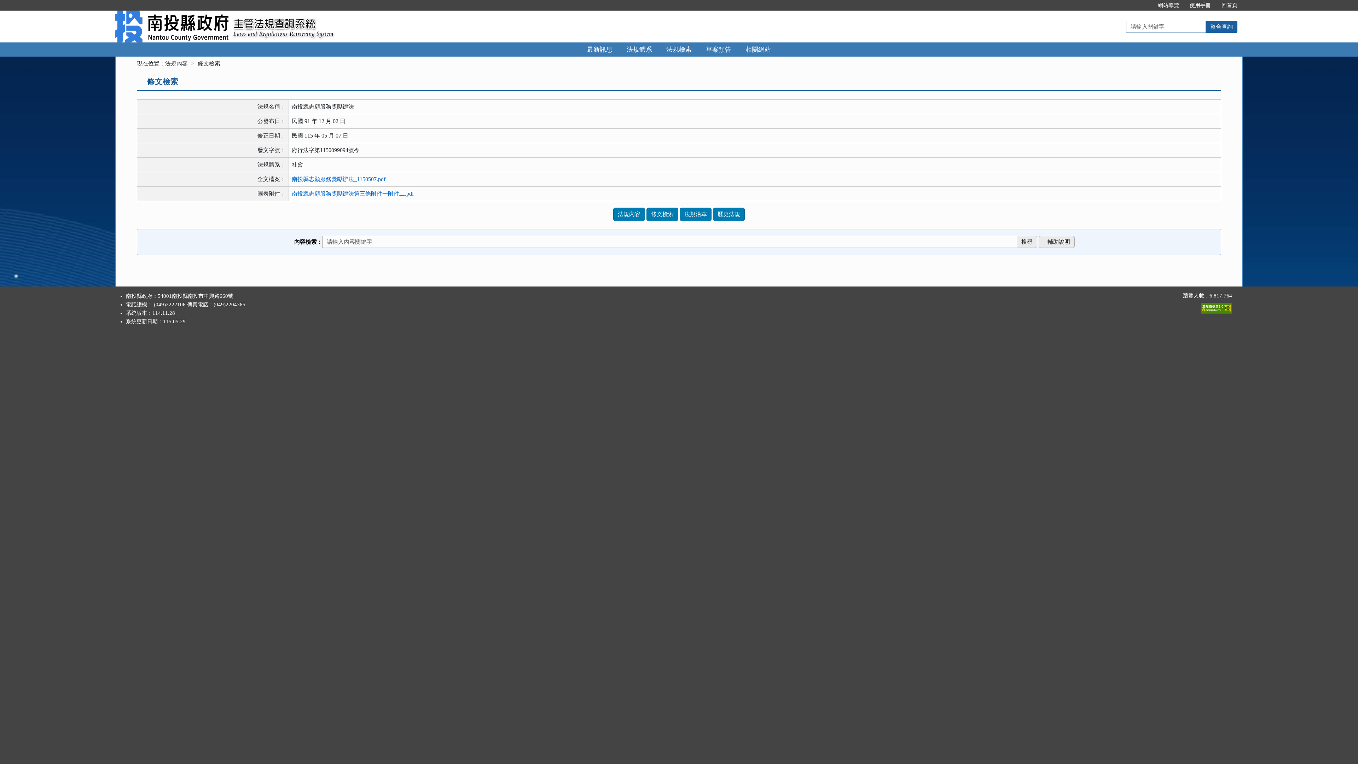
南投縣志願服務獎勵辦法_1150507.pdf (338, 179)
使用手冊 (1200, 5)
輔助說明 (1058, 242)
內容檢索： (308, 242)
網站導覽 (1168, 5)
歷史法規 (729, 214)
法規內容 (176, 63)
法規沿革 (695, 214)
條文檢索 (662, 214)
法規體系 (639, 49)
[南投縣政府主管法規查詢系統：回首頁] (171, 14)
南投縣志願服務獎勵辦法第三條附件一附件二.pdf (353, 194)
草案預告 (718, 49)
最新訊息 (600, 49)
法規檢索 (679, 49)
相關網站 (758, 49)
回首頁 (1229, 5)
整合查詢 (1221, 27)
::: (1145, 5)
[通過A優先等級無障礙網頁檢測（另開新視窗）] (1216, 306)
